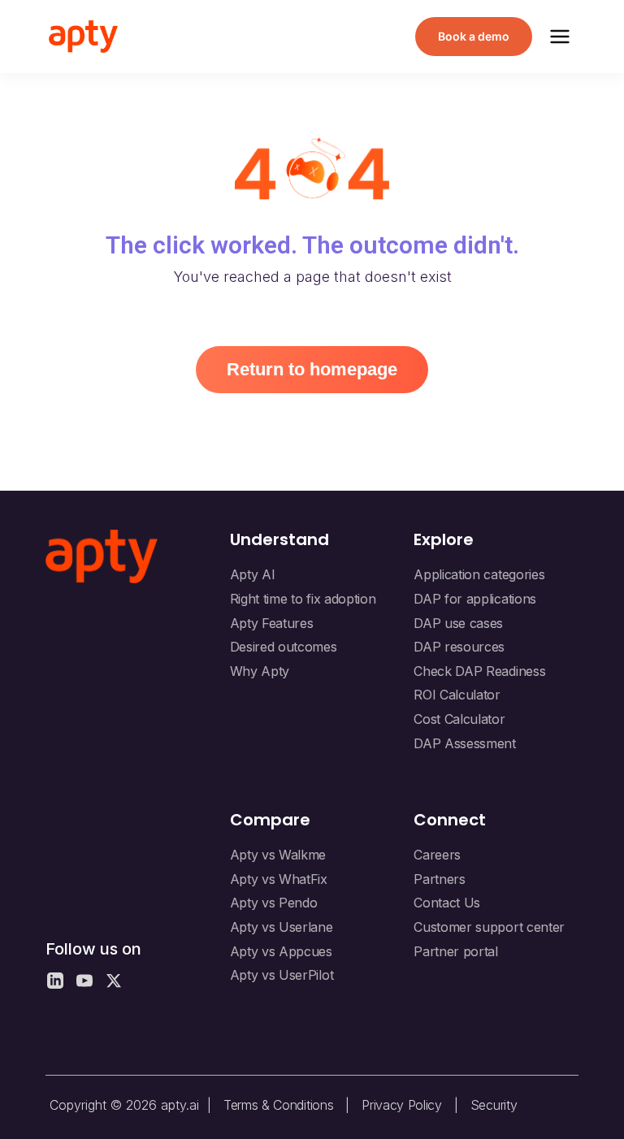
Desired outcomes (283, 647)
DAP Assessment (465, 743)
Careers (437, 855)
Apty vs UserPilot (282, 975)
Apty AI (252, 574)
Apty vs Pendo (274, 902)
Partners (439, 879)
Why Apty (259, 671)
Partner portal (456, 951)
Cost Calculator (459, 719)
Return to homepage (312, 369)
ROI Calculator (457, 694)
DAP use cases (458, 623)
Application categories (479, 574)
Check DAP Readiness (479, 671)
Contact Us (447, 902)
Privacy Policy (402, 1105)
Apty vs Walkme (278, 855)
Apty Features (272, 623)
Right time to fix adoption (303, 599)
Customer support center (489, 927)
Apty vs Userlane (281, 927)
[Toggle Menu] (559, 36)
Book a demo (473, 36)
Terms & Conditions (278, 1105)
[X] (114, 980)
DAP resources (459, 647)
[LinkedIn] (55, 980)
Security (493, 1105)
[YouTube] (84, 980)
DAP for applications (475, 599)
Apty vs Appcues (281, 951)
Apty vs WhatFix (278, 879)
